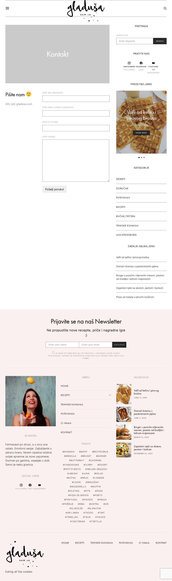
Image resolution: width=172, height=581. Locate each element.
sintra (95, 504)
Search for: (122, 35)
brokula (71, 456)
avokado (69, 451)
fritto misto (73, 469)
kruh (85, 478)
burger (102, 456)
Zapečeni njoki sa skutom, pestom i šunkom (139, 287)
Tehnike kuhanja (127, 225)
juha (87, 473)
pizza (100, 491)
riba (81, 504)
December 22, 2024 (143, 453)
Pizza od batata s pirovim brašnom (135, 297)
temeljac (72, 517)
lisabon (99, 478)
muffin (96, 486)
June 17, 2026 (141, 125)
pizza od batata (79, 495)
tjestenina (78, 521)
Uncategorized (126, 235)
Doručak (122, 188)
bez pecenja (101, 451)
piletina (74, 491)
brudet (87, 456)
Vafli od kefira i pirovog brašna (141, 115)
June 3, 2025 (140, 418)
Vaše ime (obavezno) (52, 93)
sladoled (77, 508)
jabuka (73, 473)
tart (102, 512)
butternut (77, 460)
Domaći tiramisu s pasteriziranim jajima (137, 266)
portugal (72, 499)
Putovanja (123, 197)
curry (89, 464)
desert (103, 464)
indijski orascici (97, 469)
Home (64, 386)
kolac (99, 473)
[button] (139, 157)
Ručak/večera (125, 216)
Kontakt (66, 432)
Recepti (120, 207)
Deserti (120, 179)
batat (84, 451)
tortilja (96, 521)
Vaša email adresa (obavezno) (58, 107)
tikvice (101, 517)
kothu (72, 478)
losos (77, 482)
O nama (66, 423)
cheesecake (71, 464)
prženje (68, 504)
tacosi (89, 512)
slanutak (95, 508)
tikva (87, 517)
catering (95, 460)
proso (103, 499)
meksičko (93, 482)
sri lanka (73, 512)
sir (106, 504)
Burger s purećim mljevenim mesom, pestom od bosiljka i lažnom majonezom (149, 430)
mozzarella (78, 486)
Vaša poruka (48, 137)
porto (98, 495)
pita (87, 491)
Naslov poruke (50, 122)
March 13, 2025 (141, 437)
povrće (88, 499)
